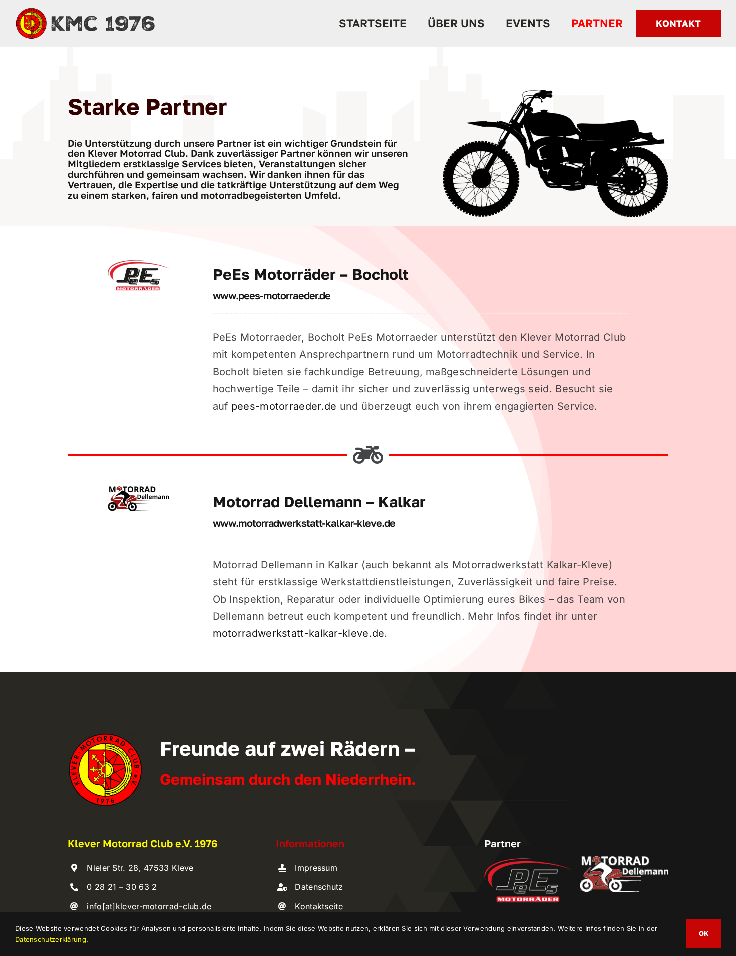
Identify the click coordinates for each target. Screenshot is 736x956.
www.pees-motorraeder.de (272, 295)
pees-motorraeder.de (284, 406)
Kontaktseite (319, 906)
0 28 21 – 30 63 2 (122, 887)
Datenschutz (319, 887)
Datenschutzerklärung (50, 939)
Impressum (316, 868)
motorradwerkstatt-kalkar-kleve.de (299, 633)
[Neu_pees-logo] (138, 264)
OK (703, 933)
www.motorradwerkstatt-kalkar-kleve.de (304, 523)
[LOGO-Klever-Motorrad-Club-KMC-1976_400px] (85, 11)
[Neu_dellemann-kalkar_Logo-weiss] (624, 861)
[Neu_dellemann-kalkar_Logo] (138, 491)
